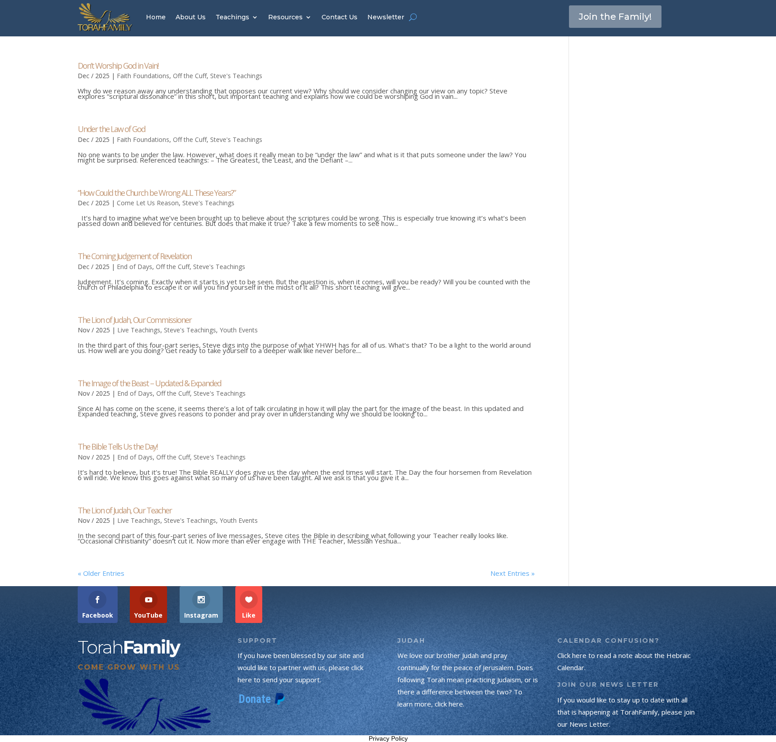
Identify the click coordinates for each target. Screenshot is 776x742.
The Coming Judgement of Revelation (134, 256)
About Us (191, 17)
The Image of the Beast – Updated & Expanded (149, 383)
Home (156, 17)
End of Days (134, 266)
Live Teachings (138, 330)
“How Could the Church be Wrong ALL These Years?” (156, 192)
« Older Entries (101, 573)
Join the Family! (615, 16)
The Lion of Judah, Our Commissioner (134, 319)
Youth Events (239, 330)
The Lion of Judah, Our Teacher (125, 510)
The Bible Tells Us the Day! (117, 446)
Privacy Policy (388, 738)
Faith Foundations (143, 75)
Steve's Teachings (236, 75)
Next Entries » (512, 573)
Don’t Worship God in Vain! (118, 65)
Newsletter (385, 17)
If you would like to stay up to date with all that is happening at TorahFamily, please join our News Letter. (626, 712)
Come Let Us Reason (148, 203)
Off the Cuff (190, 75)
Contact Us (339, 17)
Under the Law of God (111, 129)
